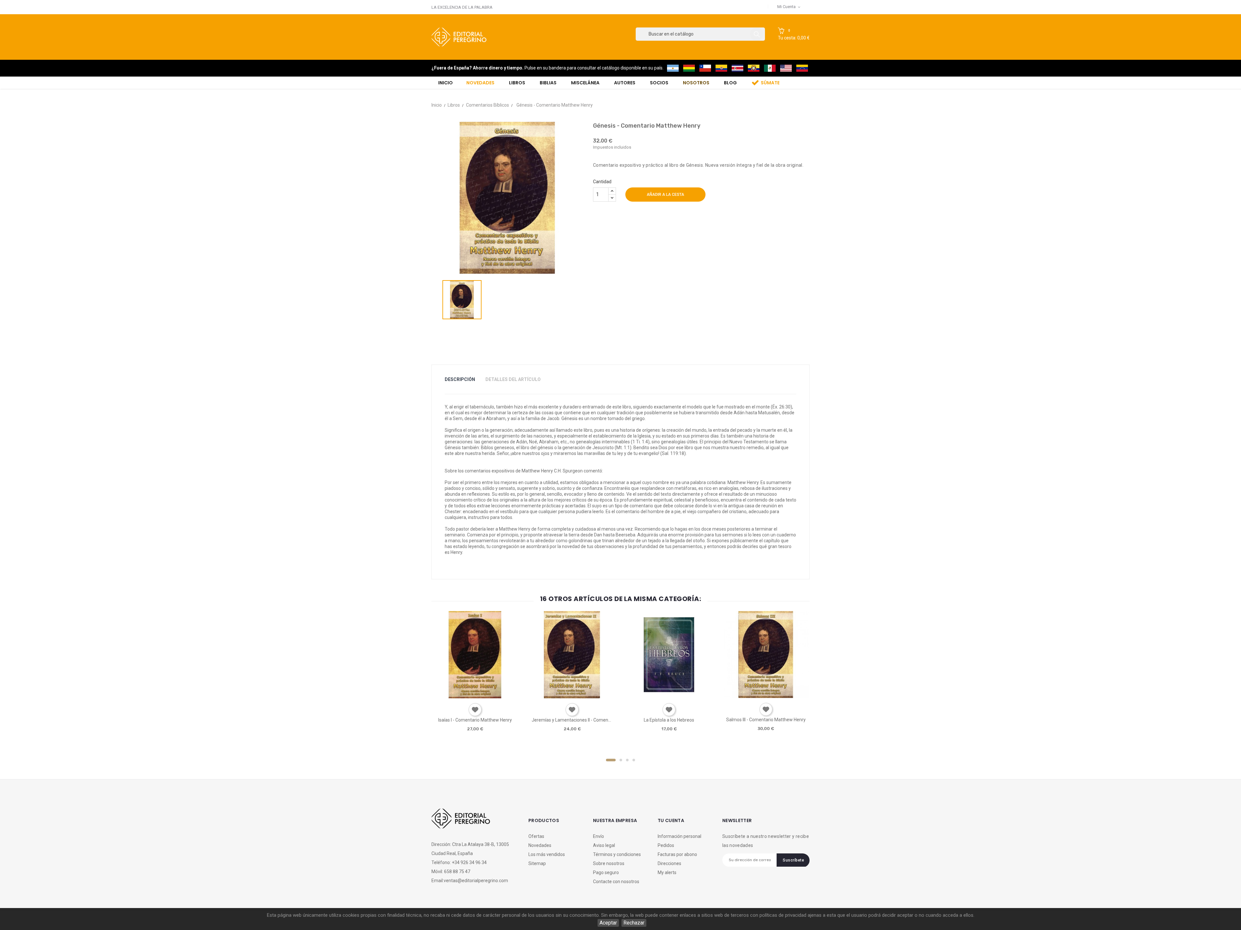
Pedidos (666, 845)
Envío (598, 836)
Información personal (679, 836)
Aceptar (608, 923)
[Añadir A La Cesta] (456, 696)
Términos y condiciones (617, 854)
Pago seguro (606, 872)
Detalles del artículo (513, 379)
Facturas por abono (677, 854)
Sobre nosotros (608, 863)
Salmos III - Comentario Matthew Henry (766, 719)
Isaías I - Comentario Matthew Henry (475, 720)
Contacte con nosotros (616, 881)
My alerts (667, 872)
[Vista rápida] (474, 696)
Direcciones (669, 863)
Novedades (539, 845)
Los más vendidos (546, 854)
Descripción (460, 379)
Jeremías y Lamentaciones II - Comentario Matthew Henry (572, 720)
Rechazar (633, 923)
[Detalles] (493, 696)
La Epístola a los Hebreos (669, 720)
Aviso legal (604, 845)
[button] (794, 34)
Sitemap (537, 863)
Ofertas (536, 836)
